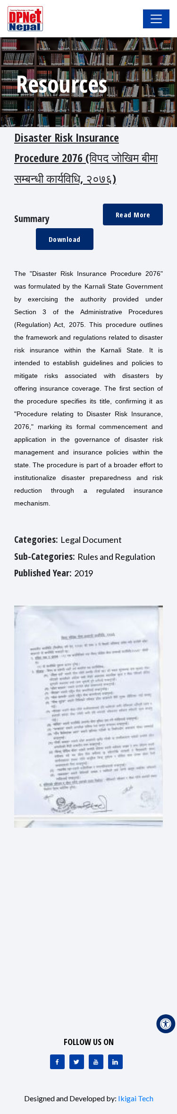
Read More (133, 214)
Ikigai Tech (135, 1098)
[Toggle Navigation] (156, 18)
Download (65, 239)
